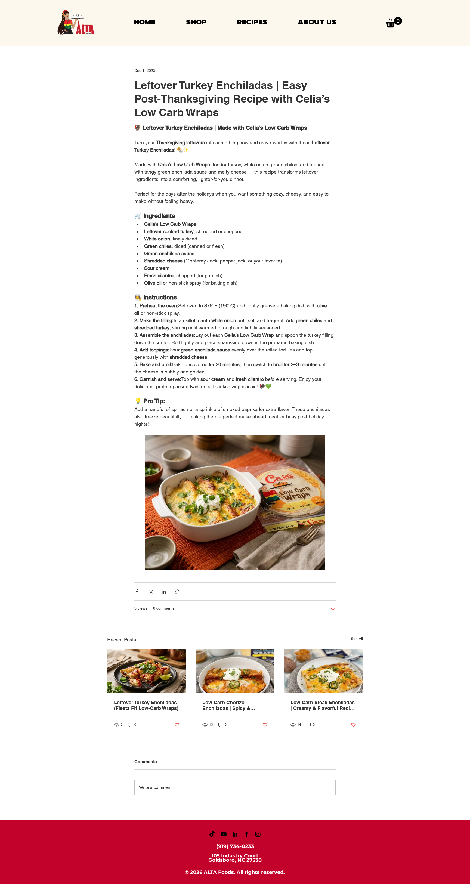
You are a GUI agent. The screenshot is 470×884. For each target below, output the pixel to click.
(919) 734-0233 (235, 846)
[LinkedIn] (235, 834)
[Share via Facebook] (137, 591)
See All (357, 638)
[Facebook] (246, 834)
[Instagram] (257, 834)
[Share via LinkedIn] (163, 591)
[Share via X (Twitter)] (150, 591)
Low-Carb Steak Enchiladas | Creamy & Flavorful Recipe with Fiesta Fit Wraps (322, 705)
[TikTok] (212, 834)
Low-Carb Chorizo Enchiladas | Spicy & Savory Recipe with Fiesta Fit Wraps (232, 705)
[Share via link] (177, 591)
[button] (394, 22)
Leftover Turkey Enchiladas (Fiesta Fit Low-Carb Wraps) (146, 705)
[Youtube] (223, 834)
